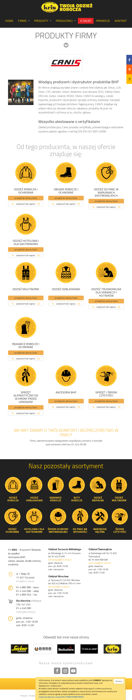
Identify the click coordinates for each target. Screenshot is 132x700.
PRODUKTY (41, 21)
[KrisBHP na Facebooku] (57, 671)
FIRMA (22, 21)
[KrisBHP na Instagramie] (65, 671)
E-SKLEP (85, 21)
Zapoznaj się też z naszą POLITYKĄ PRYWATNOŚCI (61, 696)
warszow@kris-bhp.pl (99, 563)
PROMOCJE (103, 21)
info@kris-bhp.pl (25, 581)
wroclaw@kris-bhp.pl (58, 586)
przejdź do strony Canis (25, 198)
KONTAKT (121, 21)
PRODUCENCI (64, 21)
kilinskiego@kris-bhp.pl (59, 559)
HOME (9, 21)
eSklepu (35, 601)
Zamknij (118, 681)
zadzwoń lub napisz (25, 203)
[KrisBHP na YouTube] (73, 671)
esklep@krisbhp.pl (25, 612)
